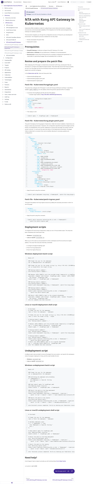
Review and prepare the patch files (84, 9)
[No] (72, 471)
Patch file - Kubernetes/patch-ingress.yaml (82, 21)
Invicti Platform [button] (61, 2)
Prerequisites (80, 6)
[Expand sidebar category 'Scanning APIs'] (2, 60)
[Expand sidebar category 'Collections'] (2, 75)
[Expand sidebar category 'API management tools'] (4, 28)
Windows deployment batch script (84, 26)
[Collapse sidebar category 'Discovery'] (2, 15)
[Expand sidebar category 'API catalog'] (2, 70)
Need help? (80, 41)
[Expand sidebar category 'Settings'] (2, 99)
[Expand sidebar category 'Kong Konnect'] (4, 32)
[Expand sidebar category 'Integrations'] (2, 92)
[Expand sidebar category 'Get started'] (2, 10)
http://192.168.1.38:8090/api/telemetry (51, 94)
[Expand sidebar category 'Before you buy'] (2, 8)
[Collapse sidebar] (12, 482)
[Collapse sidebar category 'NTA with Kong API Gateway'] (4, 42)
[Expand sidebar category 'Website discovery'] (3, 20)
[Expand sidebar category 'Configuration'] (3, 58)
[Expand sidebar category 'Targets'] (2, 65)
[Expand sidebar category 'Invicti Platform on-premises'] (2, 13)
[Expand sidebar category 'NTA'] (4, 35)
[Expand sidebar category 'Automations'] (2, 90)
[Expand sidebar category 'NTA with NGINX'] (4, 55)
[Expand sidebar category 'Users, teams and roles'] (2, 94)
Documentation (18, 2)
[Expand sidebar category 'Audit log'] (2, 97)
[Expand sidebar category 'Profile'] (2, 102)
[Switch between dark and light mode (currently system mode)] (68, 2)
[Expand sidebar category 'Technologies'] (2, 80)
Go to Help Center (61, 461)
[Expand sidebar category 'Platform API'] (2, 104)
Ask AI (89, 2)
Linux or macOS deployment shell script (84, 30)
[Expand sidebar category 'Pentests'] (2, 85)
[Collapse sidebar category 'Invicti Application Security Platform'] (2, 6)
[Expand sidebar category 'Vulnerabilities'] (2, 77)
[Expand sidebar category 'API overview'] (4, 25)
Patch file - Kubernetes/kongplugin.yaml (84, 13)
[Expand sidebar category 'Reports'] (2, 87)
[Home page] (26, 6)
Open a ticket (51, 2)
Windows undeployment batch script (83, 35)
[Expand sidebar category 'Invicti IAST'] (2, 63)
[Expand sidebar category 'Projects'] (2, 68)
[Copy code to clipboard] (73, 98)
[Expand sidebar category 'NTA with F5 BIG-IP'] (4, 40)
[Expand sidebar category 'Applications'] (2, 72)
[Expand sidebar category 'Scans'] (2, 82)
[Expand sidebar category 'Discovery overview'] (3, 18)
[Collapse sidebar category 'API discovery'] (3, 23)
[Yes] (68, 471)
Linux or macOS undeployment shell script (84, 39)
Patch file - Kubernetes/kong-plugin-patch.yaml (85, 16)
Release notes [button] (26, 2)
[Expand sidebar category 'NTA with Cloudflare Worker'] (4, 37)
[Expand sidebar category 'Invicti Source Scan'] (4, 30)
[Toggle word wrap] (70, 98)
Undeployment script (82, 32)
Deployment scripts (81, 23)
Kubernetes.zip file (33, 73)
